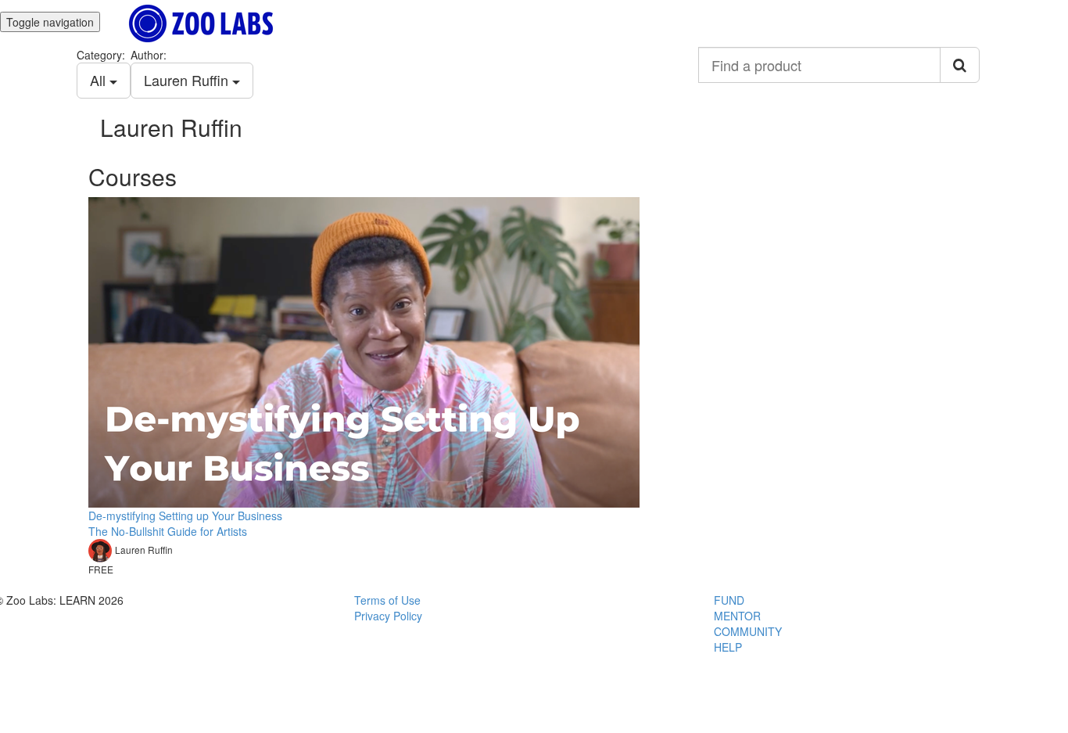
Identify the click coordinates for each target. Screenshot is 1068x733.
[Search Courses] (960, 65)
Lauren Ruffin (188, 80)
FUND (729, 600)
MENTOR (737, 615)
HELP (728, 647)
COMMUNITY (748, 631)
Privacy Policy (388, 615)
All (99, 80)
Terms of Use (387, 600)
